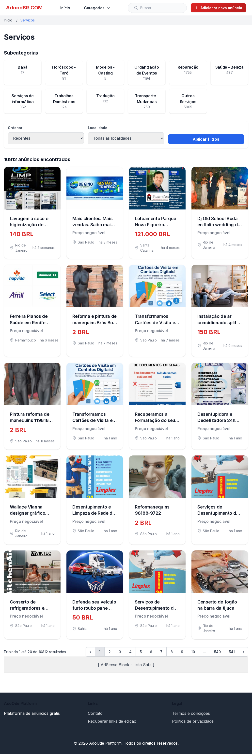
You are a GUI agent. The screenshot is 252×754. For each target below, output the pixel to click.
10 (193, 652)
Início (65, 7)
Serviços (27, 20)
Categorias (94, 7)
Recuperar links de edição (112, 721)
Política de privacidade (193, 721)
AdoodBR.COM (24, 8)
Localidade (97, 128)
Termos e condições (191, 713)
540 (217, 652)
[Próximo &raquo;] (243, 652)
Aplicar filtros (206, 139)
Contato (95, 713)
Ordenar (15, 128)
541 (232, 652)
